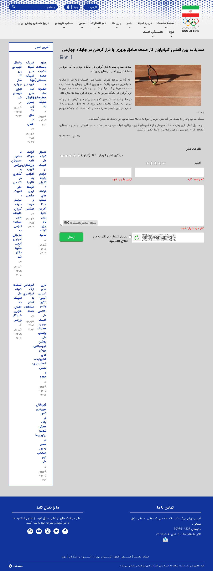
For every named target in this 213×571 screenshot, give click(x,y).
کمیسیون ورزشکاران (80, 557)
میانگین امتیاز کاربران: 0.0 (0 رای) (102, 155)
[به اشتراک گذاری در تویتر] (66, 57)
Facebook (65, 531)
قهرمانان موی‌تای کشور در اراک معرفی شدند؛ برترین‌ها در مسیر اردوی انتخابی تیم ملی (40, 433)
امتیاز (198, 163)
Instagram (48, 531)
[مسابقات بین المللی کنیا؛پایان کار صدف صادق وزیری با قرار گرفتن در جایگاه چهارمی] (168, 86)
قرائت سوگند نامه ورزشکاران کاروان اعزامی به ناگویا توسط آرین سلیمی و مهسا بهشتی (28, 180)
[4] (160, 163)
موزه (64, 557)
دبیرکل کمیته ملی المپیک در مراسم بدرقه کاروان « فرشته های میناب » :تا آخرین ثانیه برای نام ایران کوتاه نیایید (42, 193)
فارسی (93, 7)
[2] (151, 163)
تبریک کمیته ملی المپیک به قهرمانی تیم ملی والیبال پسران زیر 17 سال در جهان (29, 93)
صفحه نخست (141, 557)
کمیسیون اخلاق (122, 557)
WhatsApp (30, 531)
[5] (164, 163)
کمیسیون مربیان (102, 557)
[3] (155, 163)
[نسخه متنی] (61, 57)
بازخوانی (137, 236)
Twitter (56, 531)
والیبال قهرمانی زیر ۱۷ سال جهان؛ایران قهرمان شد (17, 80)
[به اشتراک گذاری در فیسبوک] (71, 57)
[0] (62, 156)
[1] (147, 163)
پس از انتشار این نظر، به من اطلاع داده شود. (110, 239)
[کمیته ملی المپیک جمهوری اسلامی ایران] (190, 18)
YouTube (39, 531)
